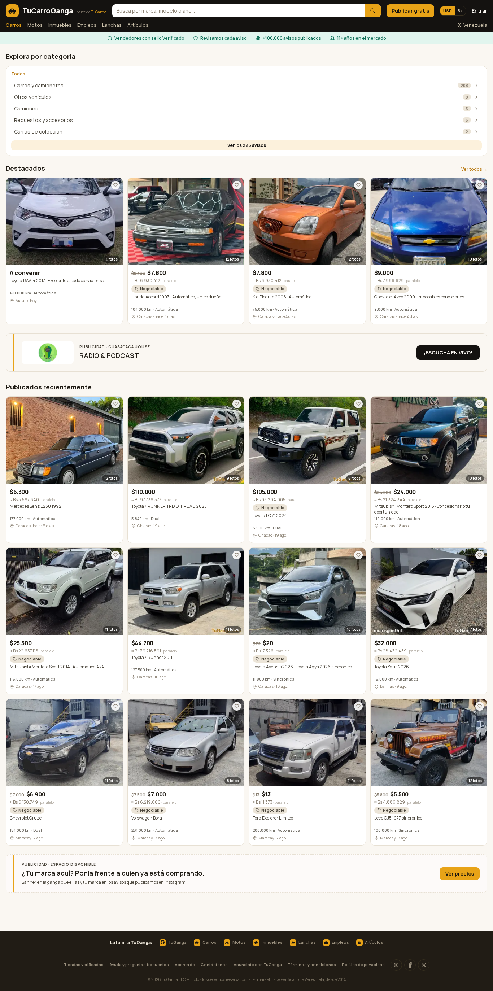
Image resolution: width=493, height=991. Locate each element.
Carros (14, 25)
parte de (91, 12)
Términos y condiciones (312, 964)
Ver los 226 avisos (246, 145)
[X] (423, 965)
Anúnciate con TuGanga (258, 964)
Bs (460, 10)
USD (447, 10)
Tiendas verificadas (84, 964)
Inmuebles (59, 25)
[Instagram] (396, 965)
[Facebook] (410, 965)
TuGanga (173, 942)
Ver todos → (474, 169)
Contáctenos (214, 964)
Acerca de (185, 964)
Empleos (86, 25)
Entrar (479, 10)
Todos (18, 74)
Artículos (137, 25)
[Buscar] (373, 10)
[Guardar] (115, 185)
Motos (35, 25)
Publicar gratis (410, 10)
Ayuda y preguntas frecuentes (139, 964)
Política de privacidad (363, 964)
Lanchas (112, 25)
